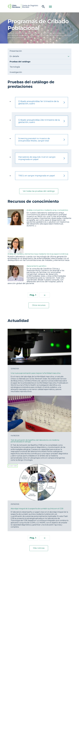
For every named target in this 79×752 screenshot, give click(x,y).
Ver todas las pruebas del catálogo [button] (39, 191)
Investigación (16, 72)
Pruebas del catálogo (20, 62)
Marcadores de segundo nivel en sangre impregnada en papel (36, 158)
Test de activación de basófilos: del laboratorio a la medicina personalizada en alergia (35, 441)
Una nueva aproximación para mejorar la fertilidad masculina (35, 373)
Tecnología (15, 67)
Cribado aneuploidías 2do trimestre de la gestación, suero (39, 121)
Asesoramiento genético (36, 266)
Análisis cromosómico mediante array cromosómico (47, 210)
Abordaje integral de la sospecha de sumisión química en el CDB (37, 509)
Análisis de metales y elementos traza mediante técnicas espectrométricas (38, 254)
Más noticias (39, 548)
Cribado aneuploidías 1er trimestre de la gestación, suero (38, 102)
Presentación (16, 51)
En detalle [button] (14, 56)
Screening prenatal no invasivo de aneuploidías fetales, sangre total (34, 139)
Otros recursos (38, 305)
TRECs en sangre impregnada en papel (36, 176)
